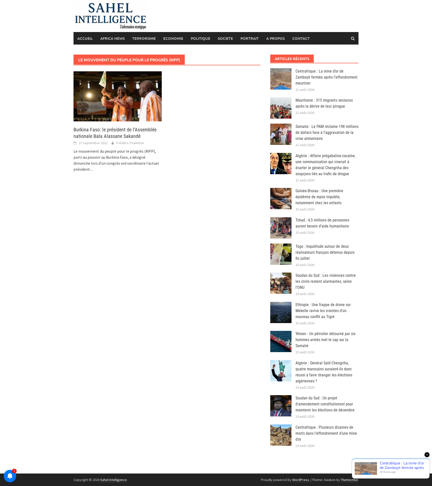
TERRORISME (144, 38)
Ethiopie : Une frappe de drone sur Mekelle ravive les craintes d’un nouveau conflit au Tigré (323, 310)
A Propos (275, 38)
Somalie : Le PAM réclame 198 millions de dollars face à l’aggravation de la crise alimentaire (327, 132)
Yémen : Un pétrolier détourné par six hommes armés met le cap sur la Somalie (326, 339)
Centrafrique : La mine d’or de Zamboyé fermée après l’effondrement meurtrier (327, 77)
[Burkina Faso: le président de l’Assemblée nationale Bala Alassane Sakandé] (118, 95)
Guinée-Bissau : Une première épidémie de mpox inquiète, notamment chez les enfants (319, 196)
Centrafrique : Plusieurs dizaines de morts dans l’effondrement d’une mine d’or (326, 433)
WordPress (300, 479)
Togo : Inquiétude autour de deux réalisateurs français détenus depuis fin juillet (325, 252)
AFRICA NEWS (112, 38)
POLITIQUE (200, 38)
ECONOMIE (173, 38)
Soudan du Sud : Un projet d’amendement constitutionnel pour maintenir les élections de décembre (325, 404)
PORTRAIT (249, 38)
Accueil (85, 38)
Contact (301, 38)
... (92, 169)
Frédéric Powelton (130, 143)
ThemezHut (349, 479)
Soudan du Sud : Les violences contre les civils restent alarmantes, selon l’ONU (326, 281)
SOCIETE (225, 38)
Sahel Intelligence (113, 479)
